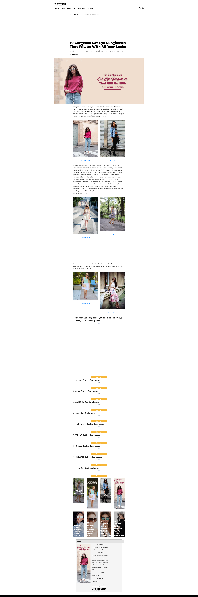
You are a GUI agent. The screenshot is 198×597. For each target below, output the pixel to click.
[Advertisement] (99, 26)
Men (63, 8)
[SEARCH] (140, 8)
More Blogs (81, 8)
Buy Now (99, 377)
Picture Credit (85, 160)
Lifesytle (90, 8)
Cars (74, 8)
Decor (69, 8)
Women (57, 8)
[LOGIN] (143, 8)
